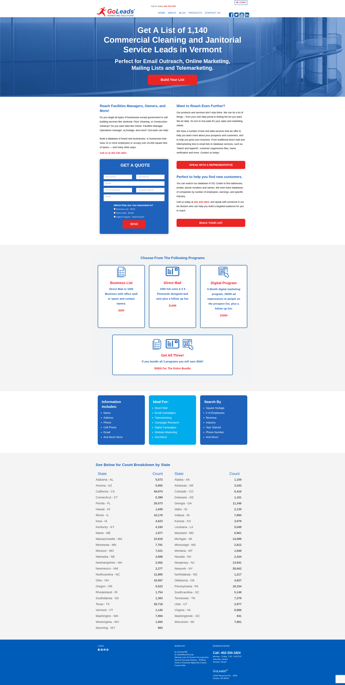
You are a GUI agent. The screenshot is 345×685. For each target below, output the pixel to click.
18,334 (237, 586)
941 (239, 616)
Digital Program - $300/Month (130, 217)
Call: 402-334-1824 (227, 653)
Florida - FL (103, 503)
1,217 (238, 574)
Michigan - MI (183, 539)
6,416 (238, 491)
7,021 (159, 550)
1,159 (238, 479)
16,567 (158, 580)
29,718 (158, 604)
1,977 (159, 533)
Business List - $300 (125, 209)
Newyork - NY (184, 568)
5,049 (238, 527)
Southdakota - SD (107, 598)
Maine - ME (103, 533)
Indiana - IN (182, 515)
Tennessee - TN (185, 598)
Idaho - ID (181, 509)
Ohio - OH (102, 580)
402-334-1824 (170, 6)
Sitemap (178, 657)
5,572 (159, 479)
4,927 (238, 580)
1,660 (159, 622)
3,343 (238, 485)
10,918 (158, 539)
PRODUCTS (195, 12)
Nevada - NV (183, 556)
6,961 (238, 533)
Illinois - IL (102, 515)
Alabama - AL (104, 479)
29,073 (158, 503)
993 (160, 627)
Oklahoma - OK (185, 580)
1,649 (159, 509)
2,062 (159, 562)
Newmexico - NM (107, 568)
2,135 (238, 509)
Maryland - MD (184, 533)
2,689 (159, 556)
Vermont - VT (104, 610)
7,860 (238, 515)
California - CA (105, 491)
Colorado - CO (184, 491)
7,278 (238, 598)
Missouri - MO (105, 550)
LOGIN (101, 646)
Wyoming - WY (105, 627)
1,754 (159, 592)
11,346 (237, 503)
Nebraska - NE (105, 556)
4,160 (159, 527)
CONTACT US (212, 12)
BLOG (182, 12)
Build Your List (172, 80)
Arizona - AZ (104, 485)
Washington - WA (107, 616)
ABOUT (172, 12)
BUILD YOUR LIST (210, 222)
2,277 (159, 568)
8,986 (238, 610)
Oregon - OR (104, 586)
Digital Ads (195, 663)
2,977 (238, 604)
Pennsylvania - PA (186, 586)
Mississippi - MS (185, 544)
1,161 (238, 497)
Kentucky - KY (105, 527)
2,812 (238, 544)
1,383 (159, 598)
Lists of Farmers (189, 657)
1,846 (238, 550)
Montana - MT (184, 550)
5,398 (159, 497)
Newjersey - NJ (184, 562)
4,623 (159, 521)
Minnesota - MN (106, 544)
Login (242, 2)
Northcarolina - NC (108, 574)
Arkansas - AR (184, 485)
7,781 (159, 544)
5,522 (159, 586)
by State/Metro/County (184, 654)
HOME (161, 12)
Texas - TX (103, 604)
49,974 (158, 491)
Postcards (186, 663)
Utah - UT (181, 604)
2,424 (238, 556)
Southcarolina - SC (187, 592)
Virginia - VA (183, 610)
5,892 (159, 485)
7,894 (159, 616)
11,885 (158, 574)
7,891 (238, 622)
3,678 (238, 521)
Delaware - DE (184, 497)
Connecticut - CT (107, 497)
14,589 (237, 539)
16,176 (158, 515)
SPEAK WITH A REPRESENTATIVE (211, 164)
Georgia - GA (183, 503)
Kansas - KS (183, 521)
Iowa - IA (101, 521)
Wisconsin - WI (184, 622)
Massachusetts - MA (109, 539)
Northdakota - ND (186, 574)
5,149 (238, 592)
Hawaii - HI (103, 509)
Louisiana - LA (184, 527)
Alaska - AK (182, 479)
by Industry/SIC (181, 652)
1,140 (159, 610)
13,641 (237, 562)
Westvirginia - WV (107, 622)
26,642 (237, 568)
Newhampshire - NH (109, 562)
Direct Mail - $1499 (125, 213)
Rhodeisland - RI (107, 592)
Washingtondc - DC (187, 616)
